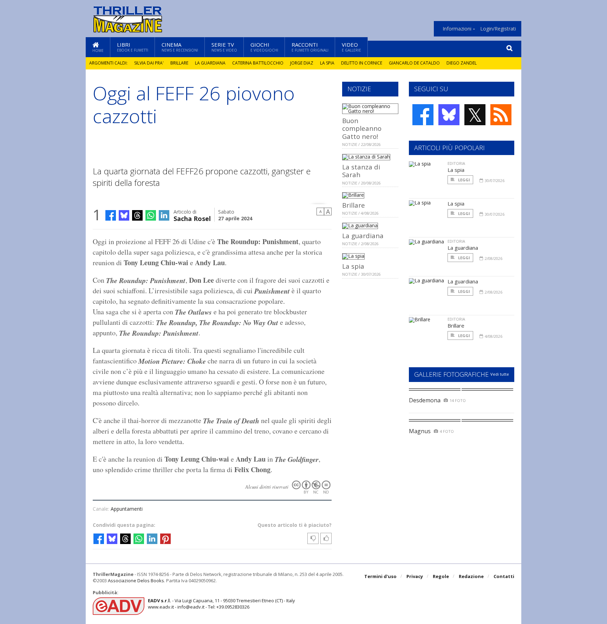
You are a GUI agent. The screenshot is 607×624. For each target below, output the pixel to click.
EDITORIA (456, 163)
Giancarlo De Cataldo (414, 63)
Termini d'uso (380, 576)
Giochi (264, 47)
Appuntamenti (127, 508)
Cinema (180, 47)
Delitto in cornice (361, 63)
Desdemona (424, 400)
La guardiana (210, 63)
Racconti (310, 47)
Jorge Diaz (301, 63)
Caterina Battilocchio (257, 63)
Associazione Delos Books (136, 580)
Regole (441, 576)
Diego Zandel (461, 63)
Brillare (179, 63)
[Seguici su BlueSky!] (449, 115)
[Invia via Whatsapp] (151, 215)
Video (351, 47)
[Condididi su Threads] (137, 215)
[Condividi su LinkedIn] (164, 215)
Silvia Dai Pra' (149, 63)
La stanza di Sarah (361, 170)
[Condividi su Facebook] (111, 215)
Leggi (463, 179)
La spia (327, 63)
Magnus (420, 431)
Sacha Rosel (192, 218)
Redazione (471, 576)
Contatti (504, 576)
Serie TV (224, 47)
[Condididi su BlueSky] (124, 215)
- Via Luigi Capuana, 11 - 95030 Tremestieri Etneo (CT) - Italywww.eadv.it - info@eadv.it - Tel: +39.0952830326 (221, 603)
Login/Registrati (498, 28)
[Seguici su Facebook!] (423, 115)
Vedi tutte (499, 374)
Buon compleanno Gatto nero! (361, 128)
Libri (132, 47)
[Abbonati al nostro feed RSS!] (501, 115)
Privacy (414, 576)
